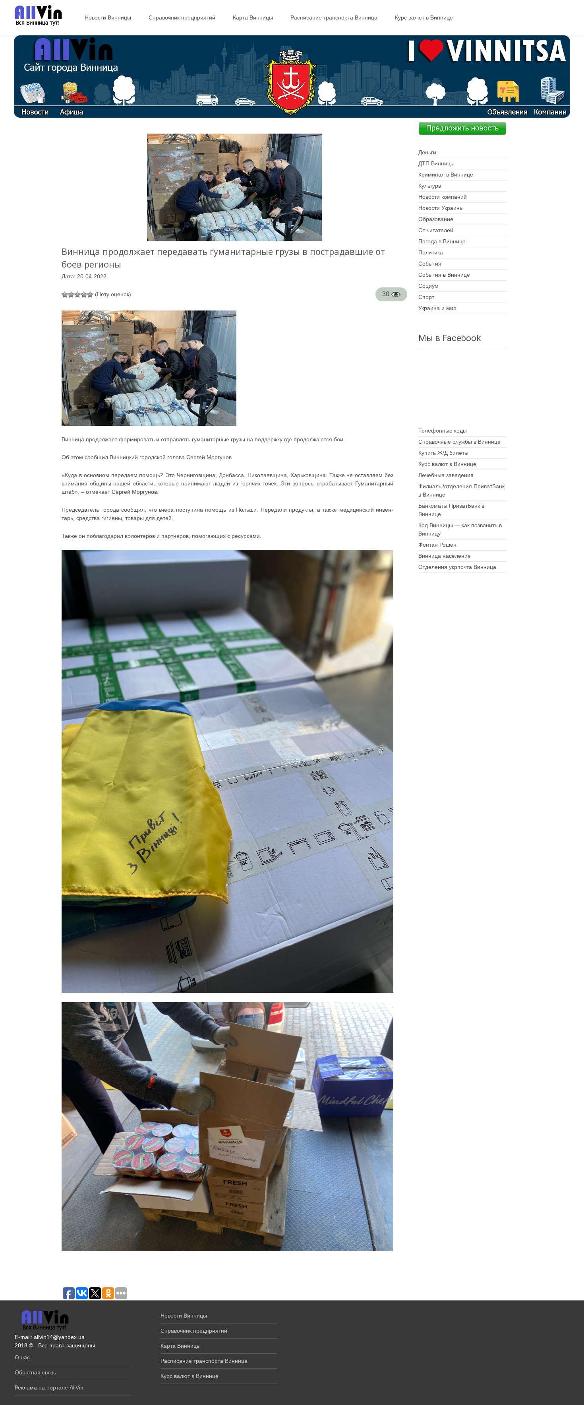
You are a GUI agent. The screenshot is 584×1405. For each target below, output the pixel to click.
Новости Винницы (108, 17)
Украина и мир (437, 308)
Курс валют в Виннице (424, 17)
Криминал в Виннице (445, 174)
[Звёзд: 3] (77, 294)
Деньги (427, 152)
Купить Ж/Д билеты (443, 453)
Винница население (444, 556)
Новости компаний (442, 197)
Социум (428, 286)
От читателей (435, 230)
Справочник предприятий (182, 17)
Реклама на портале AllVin (49, 1387)
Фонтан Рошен (437, 544)
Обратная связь (35, 1372)
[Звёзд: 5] (90, 294)
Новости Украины (441, 208)
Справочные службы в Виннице (459, 442)
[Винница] (34, 16)
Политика (430, 252)
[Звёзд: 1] (65, 294)
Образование (435, 219)
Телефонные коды (442, 430)
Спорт (426, 297)
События (429, 263)
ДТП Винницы (436, 163)
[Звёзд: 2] (71, 294)
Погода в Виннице (442, 241)
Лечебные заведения (446, 475)
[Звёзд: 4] (84, 294)
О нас (22, 1357)
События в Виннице (444, 275)
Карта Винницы (253, 17)
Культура (429, 185)
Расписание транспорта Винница (333, 17)
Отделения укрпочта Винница (457, 567)
